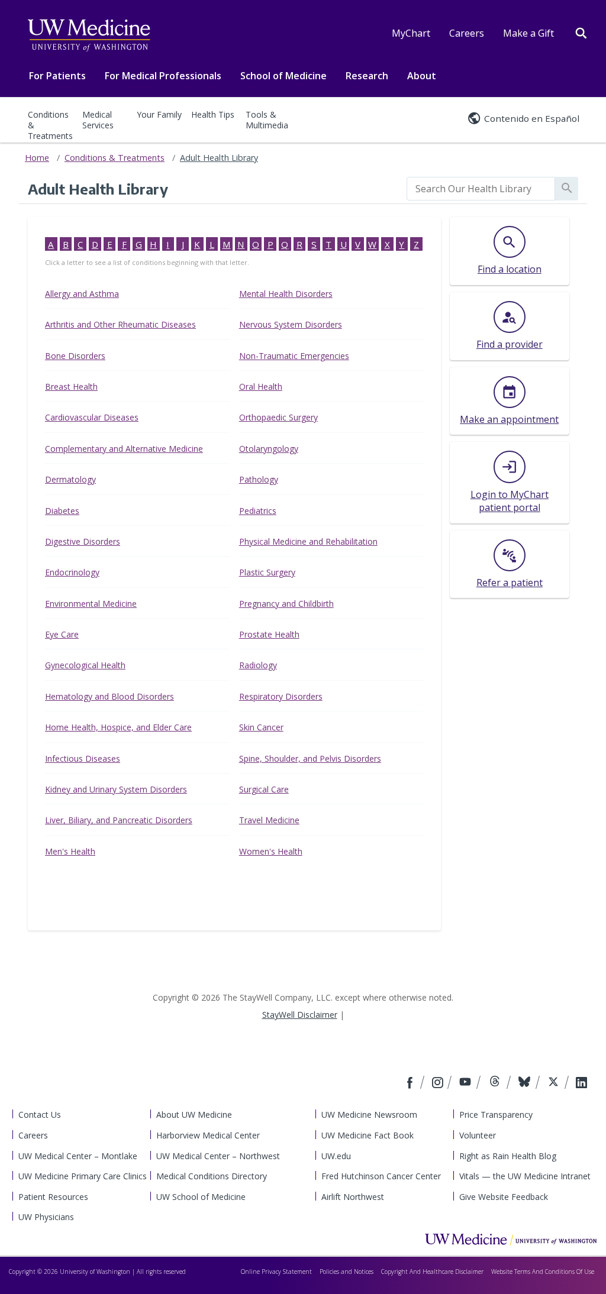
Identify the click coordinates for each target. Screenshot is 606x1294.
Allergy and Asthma (82, 293)
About (421, 75)
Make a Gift (528, 33)
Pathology (258, 479)
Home (37, 157)
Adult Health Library (219, 157)
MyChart (411, 33)
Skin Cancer (261, 727)
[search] (480, 189)
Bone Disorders (75, 355)
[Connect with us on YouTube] (467, 1083)
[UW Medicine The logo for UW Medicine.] (89, 35)
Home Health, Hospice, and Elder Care (118, 727)
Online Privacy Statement (276, 1271)
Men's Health (70, 851)
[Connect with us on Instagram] (438, 1083)
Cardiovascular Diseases (91, 417)
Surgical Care (264, 789)
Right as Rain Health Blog (507, 1156)
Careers (466, 33)
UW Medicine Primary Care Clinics (82, 1176)
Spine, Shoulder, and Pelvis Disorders (310, 758)
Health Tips (212, 114)
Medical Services (98, 120)
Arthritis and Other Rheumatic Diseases (120, 324)
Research (367, 75)
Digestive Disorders (82, 541)
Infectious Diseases (82, 758)
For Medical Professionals (163, 75)
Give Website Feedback (503, 1196)
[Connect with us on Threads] (496, 1083)
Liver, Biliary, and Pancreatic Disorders (118, 820)
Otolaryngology (268, 448)
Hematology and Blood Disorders (109, 696)
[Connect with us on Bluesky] (526, 1083)
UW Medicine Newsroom (369, 1114)
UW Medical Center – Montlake (77, 1156)
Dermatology (70, 479)
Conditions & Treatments (50, 125)
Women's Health (270, 851)
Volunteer (477, 1135)
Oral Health (260, 386)
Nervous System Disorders (290, 324)
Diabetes (62, 510)
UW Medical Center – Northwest (218, 1156)
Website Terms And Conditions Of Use (542, 1271)
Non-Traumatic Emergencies (294, 355)
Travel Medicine (269, 820)
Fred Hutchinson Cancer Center (381, 1176)
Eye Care (62, 634)
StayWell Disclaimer (299, 1014)
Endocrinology (72, 572)
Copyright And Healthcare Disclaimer (432, 1271)
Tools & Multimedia (267, 120)
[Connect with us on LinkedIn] (581, 1083)
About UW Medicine (194, 1114)
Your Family (159, 114)
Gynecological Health (85, 665)
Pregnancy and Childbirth (286, 603)
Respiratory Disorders (281, 696)
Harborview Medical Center (208, 1135)
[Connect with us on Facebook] (411, 1083)
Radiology (258, 665)
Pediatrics (257, 510)
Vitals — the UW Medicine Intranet (525, 1176)
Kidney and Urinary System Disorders (116, 789)
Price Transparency (496, 1114)
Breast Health (71, 386)
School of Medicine (283, 75)
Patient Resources (53, 1196)
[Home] (510, 1239)
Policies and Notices (346, 1271)
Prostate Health (269, 634)
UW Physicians (46, 1216)
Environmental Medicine (91, 603)
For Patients (57, 75)
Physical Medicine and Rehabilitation (308, 541)
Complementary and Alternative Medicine (124, 448)
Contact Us (39, 1114)
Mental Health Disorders (286, 293)
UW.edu (336, 1156)
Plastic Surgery (267, 572)
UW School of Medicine (201, 1196)
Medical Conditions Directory (211, 1176)
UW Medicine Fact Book (367, 1135)
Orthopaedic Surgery (278, 417)
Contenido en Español (531, 118)
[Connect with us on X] (555, 1083)
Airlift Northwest (352, 1196)
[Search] (581, 31)
